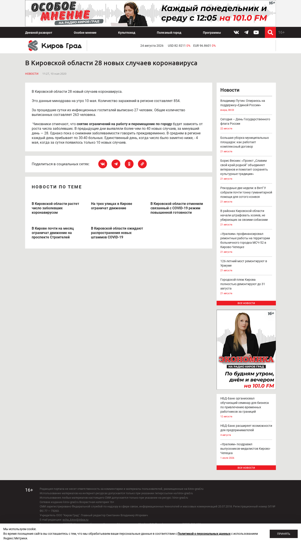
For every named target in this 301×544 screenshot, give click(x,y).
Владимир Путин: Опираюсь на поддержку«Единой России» (242, 105)
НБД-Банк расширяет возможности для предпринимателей (246, 430)
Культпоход (126, 32)
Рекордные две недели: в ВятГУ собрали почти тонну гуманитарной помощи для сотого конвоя (246, 194)
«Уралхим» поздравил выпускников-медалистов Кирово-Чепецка (245, 450)
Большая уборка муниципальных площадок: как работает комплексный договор (244, 144)
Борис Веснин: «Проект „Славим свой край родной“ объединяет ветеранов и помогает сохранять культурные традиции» (244, 169)
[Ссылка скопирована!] (142, 164)
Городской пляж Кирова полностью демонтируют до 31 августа (242, 286)
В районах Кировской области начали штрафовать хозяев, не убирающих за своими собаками (244, 217)
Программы (212, 32)
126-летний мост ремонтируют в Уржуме (243, 265)
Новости (31, 73)
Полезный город (169, 32)
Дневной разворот (38, 32)
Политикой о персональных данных (204, 533)
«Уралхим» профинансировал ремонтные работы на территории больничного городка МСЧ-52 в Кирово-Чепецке (245, 242)
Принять (283, 533)
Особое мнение (85, 32)
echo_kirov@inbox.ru (75, 519)
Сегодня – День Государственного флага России (245, 123)
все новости (246, 303)
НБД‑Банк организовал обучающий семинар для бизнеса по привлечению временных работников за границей (244, 407)
